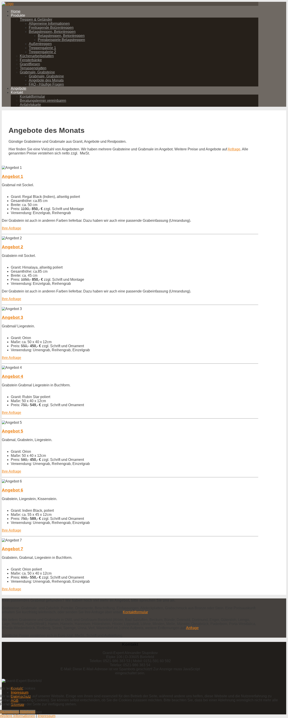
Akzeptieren (9, 712)
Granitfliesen (30, 64)
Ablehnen (27, 712)
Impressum (46, 716)
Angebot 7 (12, 548)
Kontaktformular (32, 96)
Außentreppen (40, 44)
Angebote (18, 88)
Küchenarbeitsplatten (37, 56)
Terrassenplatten (33, 68)
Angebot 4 (12, 376)
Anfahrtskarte (30, 104)
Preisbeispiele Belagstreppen (61, 40)
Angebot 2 (12, 247)
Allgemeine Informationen (49, 23)
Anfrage (234, 149)
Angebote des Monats (46, 80)
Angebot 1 (12, 176)
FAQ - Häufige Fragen (46, 84)
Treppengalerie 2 (42, 52)
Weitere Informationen (17, 716)
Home (15, 11)
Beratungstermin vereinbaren (43, 100)
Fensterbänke (31, 60)
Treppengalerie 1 (42, 48)
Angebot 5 (12, 431)
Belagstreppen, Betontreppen (52, 32)
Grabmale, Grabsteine (37, 72)
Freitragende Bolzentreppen (51, 27)
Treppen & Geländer (36, 19)
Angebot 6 (12, 490)
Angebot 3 (12, 317)
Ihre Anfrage (11, 228)
